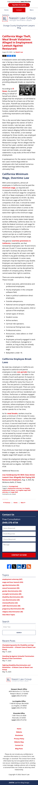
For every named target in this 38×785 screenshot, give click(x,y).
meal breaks (12, 413)
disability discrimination (12, 597)
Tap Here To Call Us (19, 5)
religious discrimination (12, 612)
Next (23, 502)
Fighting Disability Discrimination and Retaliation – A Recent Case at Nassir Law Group (17, 667)
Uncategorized (13, 486)
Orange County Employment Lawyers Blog (19, 18)
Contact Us (19, 745)
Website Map (19, 742)
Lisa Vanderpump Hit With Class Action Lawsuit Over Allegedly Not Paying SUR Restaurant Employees (18, 477)
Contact (19, 10)
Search (19, 632)
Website (19, 732)
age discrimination (10, 585)
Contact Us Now (19, 555)
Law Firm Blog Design (19, 783)
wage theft (14, 492)
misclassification (10, 603)
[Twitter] (14, 566)
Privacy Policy (19, 739)
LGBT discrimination (11, 606)
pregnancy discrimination (13, 609)
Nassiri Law (25, 774)
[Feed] (29, 566)
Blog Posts (19, 749)
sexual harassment (10, 588)
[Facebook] (9, 566)
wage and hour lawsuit (12, 582)
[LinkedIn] (19, 566)
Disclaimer (19, 735)
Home (6, 10)
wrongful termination (11, 594)
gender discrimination (12, 591)
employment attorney (15, 488)
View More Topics (8, 615)
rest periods (22, 372)
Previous (6, 502)
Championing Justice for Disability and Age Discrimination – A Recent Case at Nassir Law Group (19, 647)
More (31, 10)
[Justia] (24, 566)
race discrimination (11, 600)
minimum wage (8, 188)
